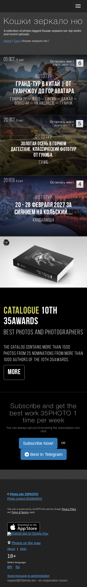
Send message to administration (28, 576)
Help (23, 549)
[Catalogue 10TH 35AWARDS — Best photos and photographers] (43, 261)
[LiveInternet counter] (18, 503)
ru (18, 566)
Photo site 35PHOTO (24, 494)
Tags (17, 41)
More (14, 372)
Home (8, 41)
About (11, 549)
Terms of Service (20, 512)
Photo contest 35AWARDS (24, 498)
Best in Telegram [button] (46, 454)
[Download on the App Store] (28, 527)
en (9, 566)
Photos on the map (26, 543)
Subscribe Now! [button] (38, 443)
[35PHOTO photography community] (22, 6)
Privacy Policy (69, 509)
